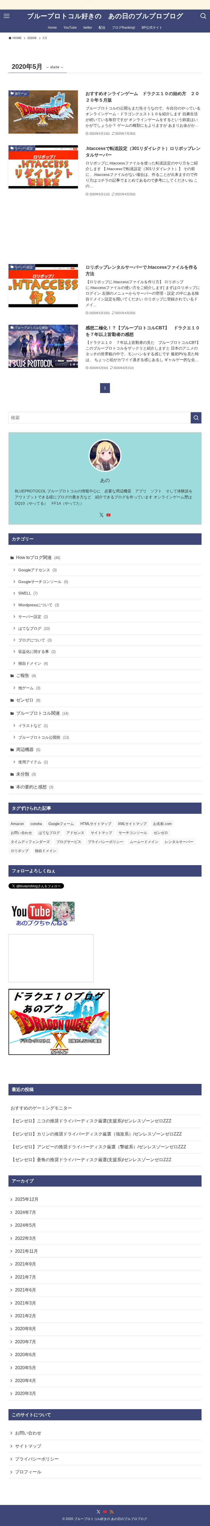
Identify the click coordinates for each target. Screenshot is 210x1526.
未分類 (26, 774)
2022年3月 (25, 1238)
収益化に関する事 (37, 651)
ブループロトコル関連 (42, 713)
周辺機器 (28, 749)
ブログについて (35, 640)
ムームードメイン (144, 842)
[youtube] (108, 515)
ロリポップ (19, 851)
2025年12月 (27, 1199)
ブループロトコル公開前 (43, 737)
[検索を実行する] (196, 418)
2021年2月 (25, 1316)
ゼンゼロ (28, 700)
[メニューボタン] (6, 16)
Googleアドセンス (37, 570)
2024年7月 (25, 1212)
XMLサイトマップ (132, 824)
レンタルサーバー (179, 842)
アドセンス (75, 833)
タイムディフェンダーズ (30, 842)
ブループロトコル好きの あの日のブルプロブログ (105, 16)
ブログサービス (68, 842)
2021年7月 (25, 1277)
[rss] (111, 1511)
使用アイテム (33, 762)
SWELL (27, 593)
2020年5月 (25, 1367)
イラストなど (33, 725)
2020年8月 (25, 1328)
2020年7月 (25, 1341)
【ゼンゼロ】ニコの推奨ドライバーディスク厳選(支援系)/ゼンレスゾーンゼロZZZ (91, 1121)
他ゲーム (29, 688)
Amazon (17, 824)
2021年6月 (25, 1290)
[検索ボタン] (203, 16)
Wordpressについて (38, 605)
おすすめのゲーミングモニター (41, 1108)
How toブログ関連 (38, 557)
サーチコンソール (133, 833)
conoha (36, 824)
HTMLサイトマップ (95, 824)
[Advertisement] (105, 230)
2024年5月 (25, 1225)
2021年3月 (25, 1303)
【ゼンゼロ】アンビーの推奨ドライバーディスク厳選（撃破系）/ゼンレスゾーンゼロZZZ (98, 1146)
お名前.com (162, 824)
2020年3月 (25, 1393)
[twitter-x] (101, 515)
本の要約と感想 (34, 787)
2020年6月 (25, 1354)
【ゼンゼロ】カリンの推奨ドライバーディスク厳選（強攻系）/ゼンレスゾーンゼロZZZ (96, 1134)
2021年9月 (25, 1264)
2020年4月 (25, 1380)
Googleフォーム (61, 824)
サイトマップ (101, 833)
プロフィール (28, 1471)
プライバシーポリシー (105, 842)
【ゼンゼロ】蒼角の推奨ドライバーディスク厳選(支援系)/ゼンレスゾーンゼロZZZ (91, 1159)
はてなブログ (34, 628)
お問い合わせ (21, 833)
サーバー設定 (33, 616)
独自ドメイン (33, 663)
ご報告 (26, 675)
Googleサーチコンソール (43, 581)
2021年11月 (26, 1251)
